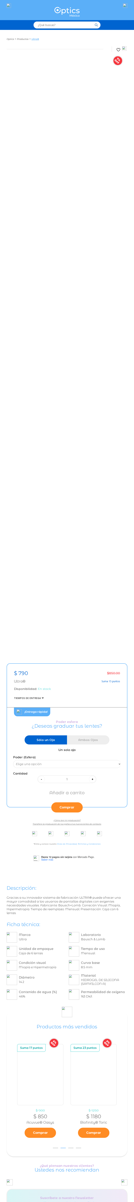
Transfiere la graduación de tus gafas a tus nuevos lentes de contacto (67, 824)
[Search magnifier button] (96, 25)
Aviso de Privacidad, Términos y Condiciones (78, 844)
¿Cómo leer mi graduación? (67, 820)
